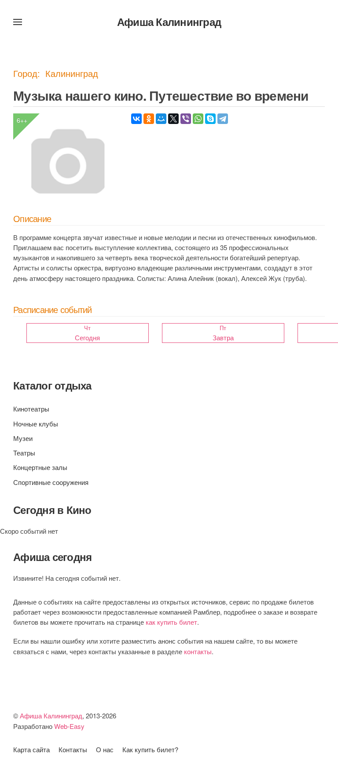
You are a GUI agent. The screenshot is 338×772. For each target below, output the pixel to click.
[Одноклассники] (148, 118)
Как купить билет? (150, 749)
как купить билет (171, 621)
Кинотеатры (31, 408)
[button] (17, 22)
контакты (198, 651)
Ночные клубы (35, 423)
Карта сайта (31, 749)
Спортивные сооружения (50, 482)
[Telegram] (222, 118)
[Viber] (185, 118)
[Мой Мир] (161, 118)
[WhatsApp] (198, 118)
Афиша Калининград (169, 21)
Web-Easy (69, 726)
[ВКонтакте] (136, 118)
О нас (105, 749)
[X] (173, 118)
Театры (24, 452)
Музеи (23, 438)
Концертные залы (40, 467)
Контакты (73, 749)
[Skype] (210, 118)
